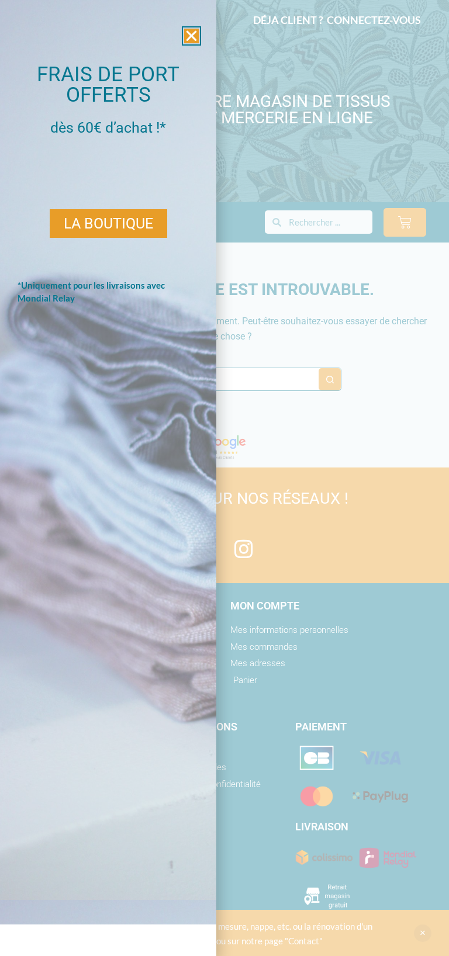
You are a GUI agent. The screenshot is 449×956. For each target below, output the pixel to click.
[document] (224, 478)
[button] (191, 36)
